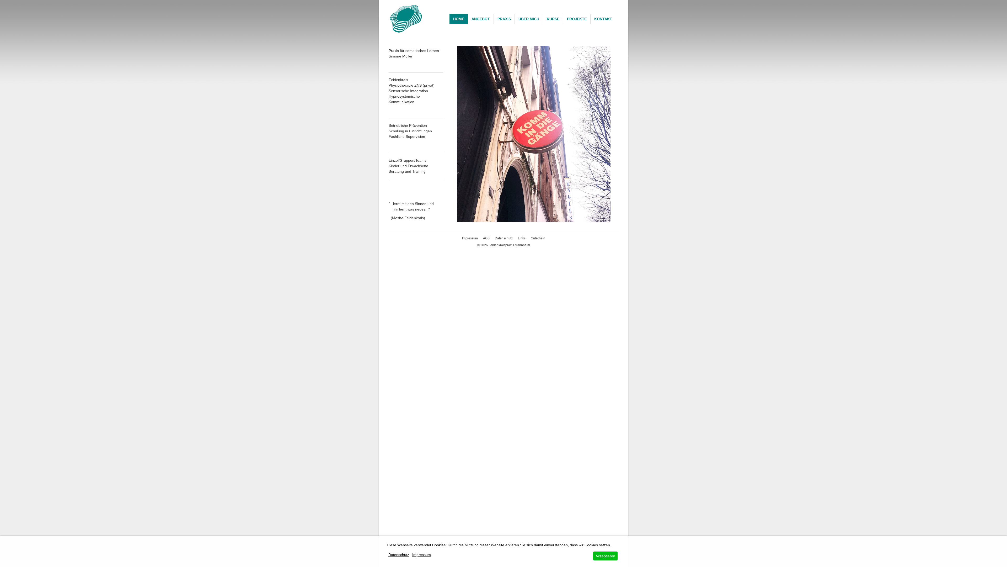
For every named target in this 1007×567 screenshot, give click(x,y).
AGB (486, 238)
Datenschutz (504, 238)
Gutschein (538, 238)
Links (522, 238)
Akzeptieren (605, 556)
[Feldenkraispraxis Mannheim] (406, 19)
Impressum (470, 238)
